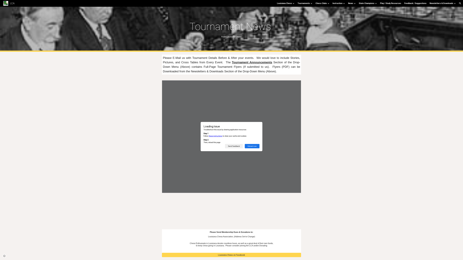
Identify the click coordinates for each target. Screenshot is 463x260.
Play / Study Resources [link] (390, 3)
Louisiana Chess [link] (284, 3)
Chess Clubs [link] (321, 3)
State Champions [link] (366, 3)
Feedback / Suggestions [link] (415, 3)
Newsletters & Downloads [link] (441, 3)
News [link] (350, 3)
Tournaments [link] (304, 3)
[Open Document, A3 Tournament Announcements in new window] (296, 83)
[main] (231, 29)
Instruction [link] (337, 3)
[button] (460, 3)
